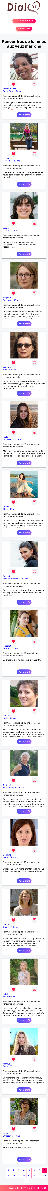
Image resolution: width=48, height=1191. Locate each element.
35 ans (13, 718)
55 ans (13, 1066)
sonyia (6, 506)
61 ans (18, 1136)
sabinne (7, 367)
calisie (6, 994)
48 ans (13, 509)
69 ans (12, 369)
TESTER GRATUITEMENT (24, 21)
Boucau (6, 648)
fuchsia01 (7, 785)
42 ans (17, 161)
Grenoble (7, 161)
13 (29, 1175)
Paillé (5, 718)
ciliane (6, 228)
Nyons (6, 230)
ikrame (6, 158)
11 (19, 1175)
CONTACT (41, 1188)
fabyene (7, 297)
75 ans (21, 787)
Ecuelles (7, 996)
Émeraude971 (9, 88)
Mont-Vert (8, 439)
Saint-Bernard (9, 787)
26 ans (18, 439)
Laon (5, 857)
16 (44, 1175)
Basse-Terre (8, 91)
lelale (5, 437)
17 (26, 1180)
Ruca (5, 1066)
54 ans (14, 927)
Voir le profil (24, 114)
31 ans (14, 230)
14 (34, 1175)
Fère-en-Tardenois (11, 578)
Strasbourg (8, 1136)
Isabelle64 (8, 646)
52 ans (13, 857)
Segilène (7, 855)
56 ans (17, 300)
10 (13, 1175)
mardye (6, 1064)
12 (24, 1175)
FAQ (11, 1188)
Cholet (6, 927)
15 (39, 1175)
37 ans (15, 648)
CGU (17, 1188)
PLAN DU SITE (28, 1188)
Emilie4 (6, 576)
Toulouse (7, 300)
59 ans (19, 91)
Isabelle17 (7, 715)
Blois (5, 509)
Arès (5, 369)
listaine (6, 924)
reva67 (6, 1133)
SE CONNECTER (24, 29)
